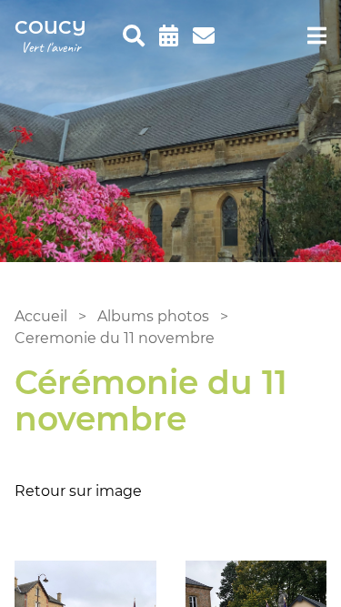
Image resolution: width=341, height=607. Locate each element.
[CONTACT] (204, 36)
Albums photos (153, 316)
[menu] (316, 36)
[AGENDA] (168, 36)
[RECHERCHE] (134, 36)
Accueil (41, 316)
